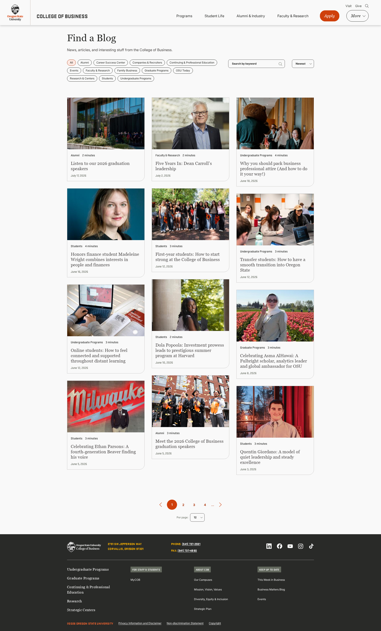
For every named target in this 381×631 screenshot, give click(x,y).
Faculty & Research (292, 16)
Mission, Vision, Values (208, 589)
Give (358, 6)
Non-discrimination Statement (185, 623)
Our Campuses (203, 579)
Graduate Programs (156, 70)
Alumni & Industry (251, 16)
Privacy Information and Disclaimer (139, 623)
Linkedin (269, 546)
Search (367, 6)
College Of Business (62, 16)
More (355, 15)
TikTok (311, 546)
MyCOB (135, 579)
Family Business (127, 70)
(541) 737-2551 (191, 543)
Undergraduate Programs (135, 78)
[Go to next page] (220, 504)
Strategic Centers (81, 610)
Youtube (290, 546)
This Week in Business (271, 579)
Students (107, 78)
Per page (182, 517)
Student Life (214, 16)
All (71, 62)
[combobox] (303, 64)
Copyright (215, 623)
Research (74, 601)
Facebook (279, 546)
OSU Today (183, 70)
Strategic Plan (202, 608)
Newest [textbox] (300, 63)
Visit (349, 6)
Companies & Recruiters (147, 62)
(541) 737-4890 (187, 550)
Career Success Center (110, 62)
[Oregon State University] (15, 12)
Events (74, 70)
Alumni (84, 62)
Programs (184, 16)
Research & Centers (82, 78)
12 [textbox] (195, 517)
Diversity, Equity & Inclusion (211, 599)
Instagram (300, 546)
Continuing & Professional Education (192, 62)
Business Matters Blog (271, 589)
